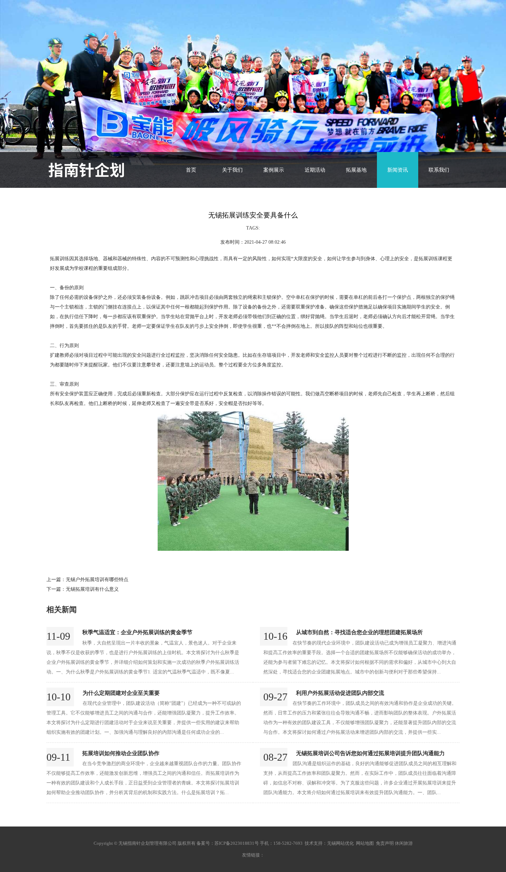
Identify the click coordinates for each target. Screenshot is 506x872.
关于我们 (232, 170)
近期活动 (315, 170)
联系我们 (439, 170)
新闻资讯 (397, 170)
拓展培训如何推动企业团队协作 (120, 753)
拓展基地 (356, 170)
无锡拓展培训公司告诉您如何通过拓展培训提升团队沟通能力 (370, 753)
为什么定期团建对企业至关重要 (121, 693)
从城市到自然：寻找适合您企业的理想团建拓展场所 (359, 632)
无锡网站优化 (340, 843)
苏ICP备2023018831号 (236, 843)
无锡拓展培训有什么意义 (92, 589)
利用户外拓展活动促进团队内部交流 (340, 693)
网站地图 (365, 843)
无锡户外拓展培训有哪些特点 (97, 579)
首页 (191, 170)
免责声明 (385, 843)
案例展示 (273, 170)
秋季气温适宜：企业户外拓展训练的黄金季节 (137, 632)
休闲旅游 (404, 843)
